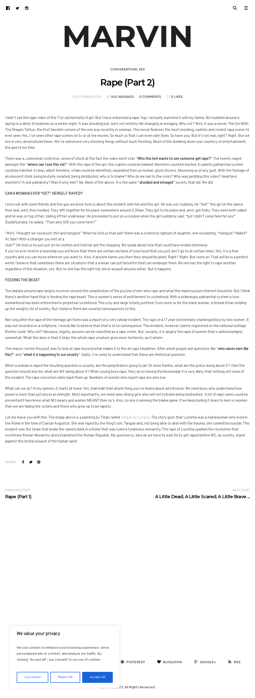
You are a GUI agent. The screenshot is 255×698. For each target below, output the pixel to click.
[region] (65, 657)
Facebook (23, 461)
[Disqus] (127, 562)
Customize (32, 677)
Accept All (97, 677)
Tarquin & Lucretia (135, 417)
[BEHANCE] (8, 8)
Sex (142, 69)
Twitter (30, 461)
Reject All (65, 677)
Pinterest (38, 461)
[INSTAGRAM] (27, 8)
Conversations (123, 69)
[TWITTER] (17, 8)
